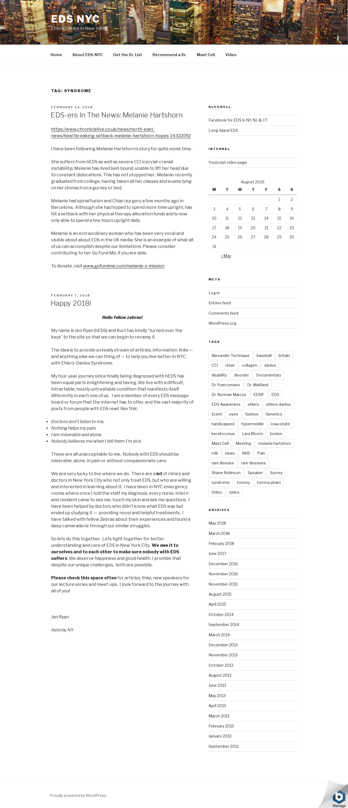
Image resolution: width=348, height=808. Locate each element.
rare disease (223, 463)
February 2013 (221, 726)
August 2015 (220, 594)
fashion (252, 414)
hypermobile (252, 423)
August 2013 (220, 675)
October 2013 (221, 665)
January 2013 (220, 736)
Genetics (274, 414)
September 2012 (224, 746)
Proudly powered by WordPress (77, 795)
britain (284, 355)
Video (231, 54)
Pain (261, 453)
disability (219, 375)
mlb (215, 453)
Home (56, 54)
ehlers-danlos (278, 404)
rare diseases (253, 463)
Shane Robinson (226, 472)
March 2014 (219, 635)
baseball (264, 355)
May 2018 (217, 523)
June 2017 (217, 553)
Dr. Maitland (257, 384)
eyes (233, 414)
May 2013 (217, 695)
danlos (270, 365)
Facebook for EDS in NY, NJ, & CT (238, 120)
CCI (215, 365)
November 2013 (223, 655)
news (230, 453)
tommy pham (269, 482)
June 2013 (217, 685)
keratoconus (223, 433)
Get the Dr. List (127, 54)
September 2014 (224, 624)
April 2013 (217, 705)
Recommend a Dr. (170, 54)
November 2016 (223, 573)
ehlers (253, 404)
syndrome (221, 482)
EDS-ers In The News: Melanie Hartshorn (117, 115)
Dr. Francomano (226, 384)
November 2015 (223, 584)
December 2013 (223, 645)
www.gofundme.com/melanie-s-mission (123, 266)
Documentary (268, 375)
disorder (241, 375)
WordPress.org (222, 323)
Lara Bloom (252, 433)
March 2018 (219, 533)
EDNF (258, 394)
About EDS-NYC (87, 54)
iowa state (280, 423)
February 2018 (221, 543)
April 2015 (217, 604)
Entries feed (220, 303)
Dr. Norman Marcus (229, 394)
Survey (276, 472)
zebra (234, 492)
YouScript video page (228, 162)
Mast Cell (206, 54)
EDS (275, 394)
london (276, 433)
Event (217, 414)
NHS (246, 453)
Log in (214, 292)
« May (226, 255)
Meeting (243, 443)
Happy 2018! (71, 303)
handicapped (223, 423)
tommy (243, 482)
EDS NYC (75, 19)
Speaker (255, 472)
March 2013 (219, 716)
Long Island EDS (223, 130)
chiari (230, 365)
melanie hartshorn (274, 443)
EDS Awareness (226, 404)
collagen (249, 365)
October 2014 (221, 614)
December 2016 (223, 563)
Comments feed (223, 313)
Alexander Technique (231, 355)
